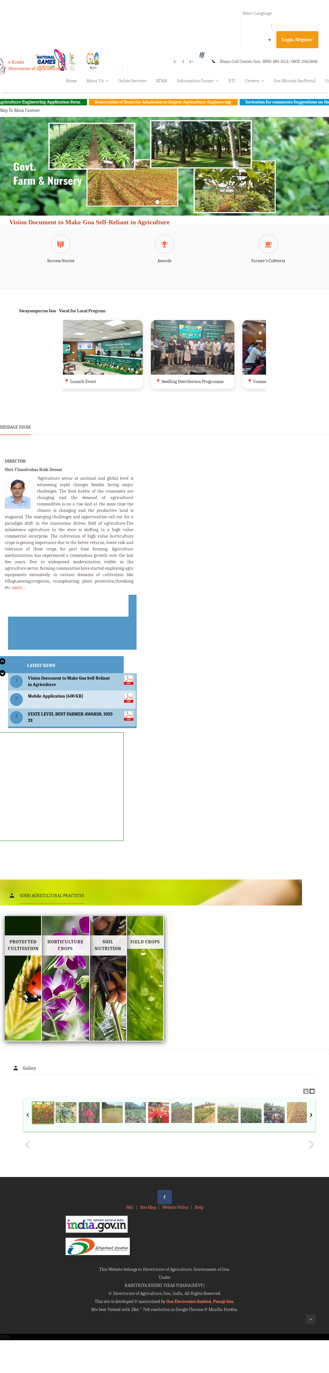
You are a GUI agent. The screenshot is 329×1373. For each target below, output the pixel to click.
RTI (232, 81)
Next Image (311, 1144)
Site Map (148, 1207)
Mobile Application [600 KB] (55, 696)
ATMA (161, 81)
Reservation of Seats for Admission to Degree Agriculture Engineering (122, 102)
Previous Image (27, 1144)
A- (175, 61)
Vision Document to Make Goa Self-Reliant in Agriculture (89, 222)
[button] (24, 174)
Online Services (132, 81)
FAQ (130, 1207)
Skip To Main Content (20, 110)
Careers (252, 81)
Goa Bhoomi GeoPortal (295, 81)
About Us (94, 81)
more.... (19, 587)
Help (199, 1207)
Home (71, 81)
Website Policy (175, 1207)
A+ (191, 61)
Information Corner (195, 81)
